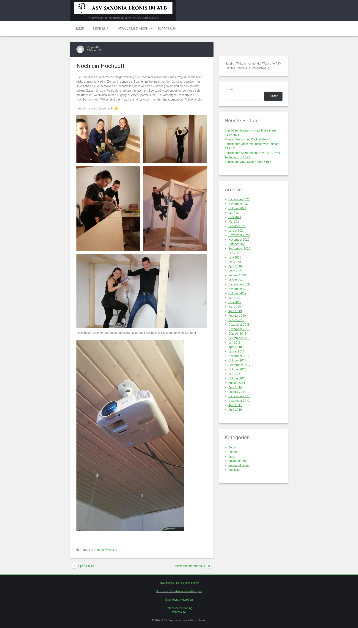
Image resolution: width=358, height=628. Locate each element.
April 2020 (235, 266)
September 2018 (239, 338)
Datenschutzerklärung (179, 608)
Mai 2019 (234, 306)
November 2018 (238, 329)
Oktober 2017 (237, 360)
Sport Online (86, 566)
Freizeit (99, 550)
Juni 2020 (234, 257)
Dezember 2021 (239, 199)
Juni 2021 (234, 217)
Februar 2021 (237, 226)
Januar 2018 (236, 351)
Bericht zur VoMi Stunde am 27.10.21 (249, 162)
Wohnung (111, 550)
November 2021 (238, 204)
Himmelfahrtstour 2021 (190, 566)
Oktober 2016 (237, 369)
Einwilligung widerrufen (179, 599)
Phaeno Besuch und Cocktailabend (247, 139)
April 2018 (235, 347)
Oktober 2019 (237, 293)
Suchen (229, 89)
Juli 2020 (234, 253)
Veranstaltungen (133, 29)
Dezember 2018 (239, 324)
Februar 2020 (237, 275)
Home (79, 29)
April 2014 (235, 387)
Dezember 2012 (239, 401)
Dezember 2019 (239, 284)
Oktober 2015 (237, 378)
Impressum (167, 29)
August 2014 (236, 383)
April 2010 (235, 409)
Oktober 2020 (237, 244)
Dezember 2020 (239, 235)
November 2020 (238, 239)
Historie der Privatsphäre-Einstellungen (179, 591)
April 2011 (235, 405)
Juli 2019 (234, 298)
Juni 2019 (234, 302)
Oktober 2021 (237, 208)
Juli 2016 (234, 374)
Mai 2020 (234, 262)
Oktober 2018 (237, 333)
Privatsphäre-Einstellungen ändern (179, 582)
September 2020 (239, 248)
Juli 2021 (234, 212)
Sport (231, 456)
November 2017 (238, 356)
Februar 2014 (237, 392)
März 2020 (235, 271)
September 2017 (239, 365)
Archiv (232, 447)
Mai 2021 (234, 221)
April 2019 (235, 311)
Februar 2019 (237, 315)
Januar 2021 (236, 230)
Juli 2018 (234, 342)
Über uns (101, 29)
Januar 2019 (236, 320)
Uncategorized (237, 461)
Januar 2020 (236, 280)
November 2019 (238, 289)
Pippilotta (93, 47)
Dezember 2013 (239, 396)
